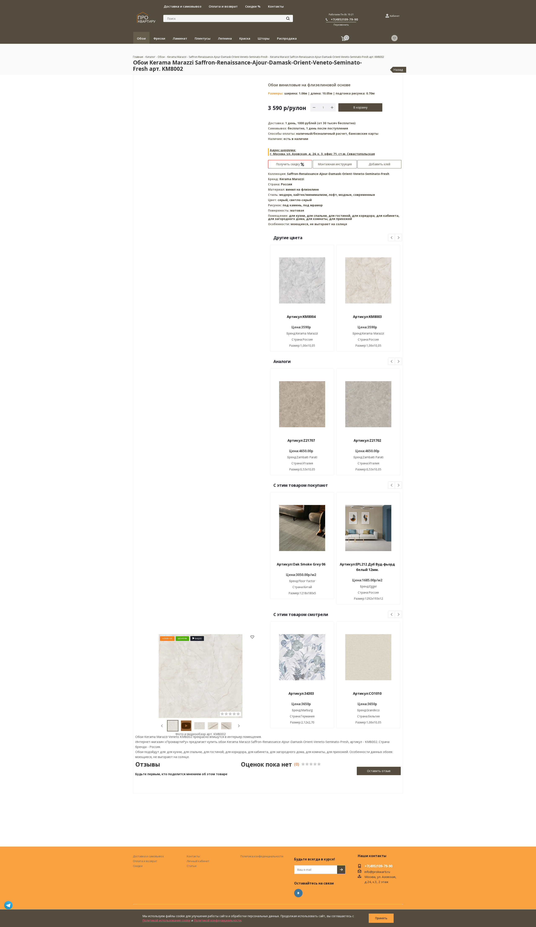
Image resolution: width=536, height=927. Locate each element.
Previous (162, 726)
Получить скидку (288, 164)
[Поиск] (288, 18)
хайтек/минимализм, (311, 195)
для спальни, (317, 216)
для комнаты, (317, 219)
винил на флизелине (302, 189)
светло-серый (300, 200)
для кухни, (297, 216)
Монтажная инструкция (335, 164)
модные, (346, 195)
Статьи (191, 866)
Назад (398, 69)
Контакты (193, 856)
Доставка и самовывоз (148, 856)
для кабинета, (387, 216)
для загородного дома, (286, 219)
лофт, (334, 195)
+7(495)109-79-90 (344, 19)
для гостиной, (340, 216)
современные (364, 195)
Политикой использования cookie (166, 920)
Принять (381, 918)
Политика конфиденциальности (261, 856)
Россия (286, 184)
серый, (283, 200)
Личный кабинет (198, 861)
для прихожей (340, 219)
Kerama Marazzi (292, 179)
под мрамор (313, 205)
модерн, (286, 195)
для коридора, (363, 216)
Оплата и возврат (145, 861)
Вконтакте (298, 893)
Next (239, 726)
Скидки (138, 866)
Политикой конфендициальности (217, 920)
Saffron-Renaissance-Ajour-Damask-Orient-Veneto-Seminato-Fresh (338, 174)
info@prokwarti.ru (377, 872)
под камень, (293, 205)
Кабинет (394, 15)
